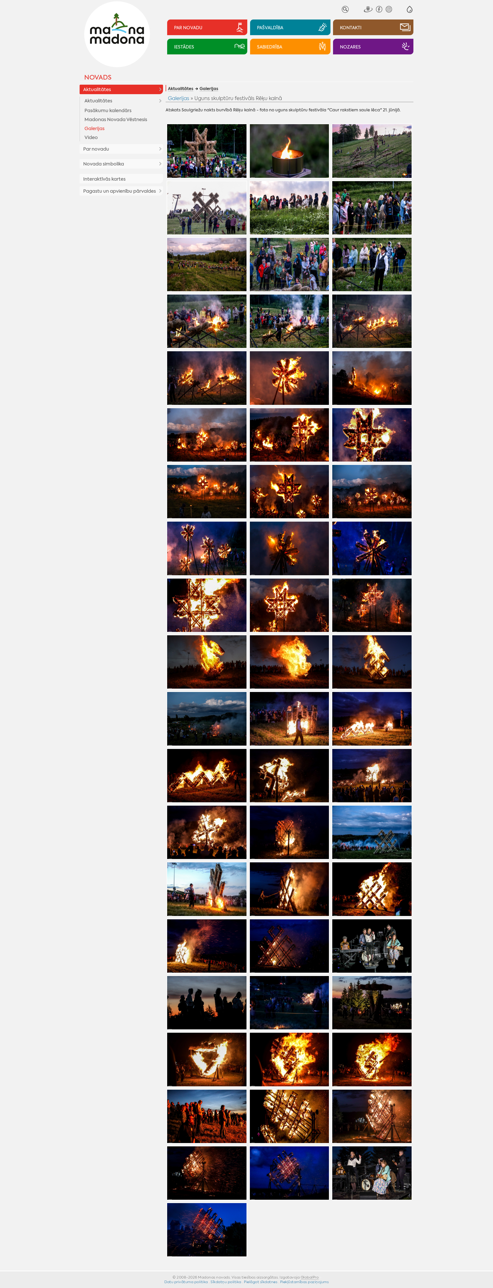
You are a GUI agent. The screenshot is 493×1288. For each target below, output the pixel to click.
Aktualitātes (97, 89)
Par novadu (96, 149)
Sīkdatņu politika (226, 1282)
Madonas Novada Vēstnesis (115, 119)
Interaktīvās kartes (104, 179)
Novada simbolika (103, 164)
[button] (409, 9)
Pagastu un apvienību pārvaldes (119, 191)
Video (91, 137)
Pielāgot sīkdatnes (260, 1282)
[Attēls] (207, 151)
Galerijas (94, 128)
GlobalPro (310, 1277)
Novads (97, 77)
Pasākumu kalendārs (107, 111)
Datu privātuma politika (186, 1282)
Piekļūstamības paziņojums (304, 1282)
